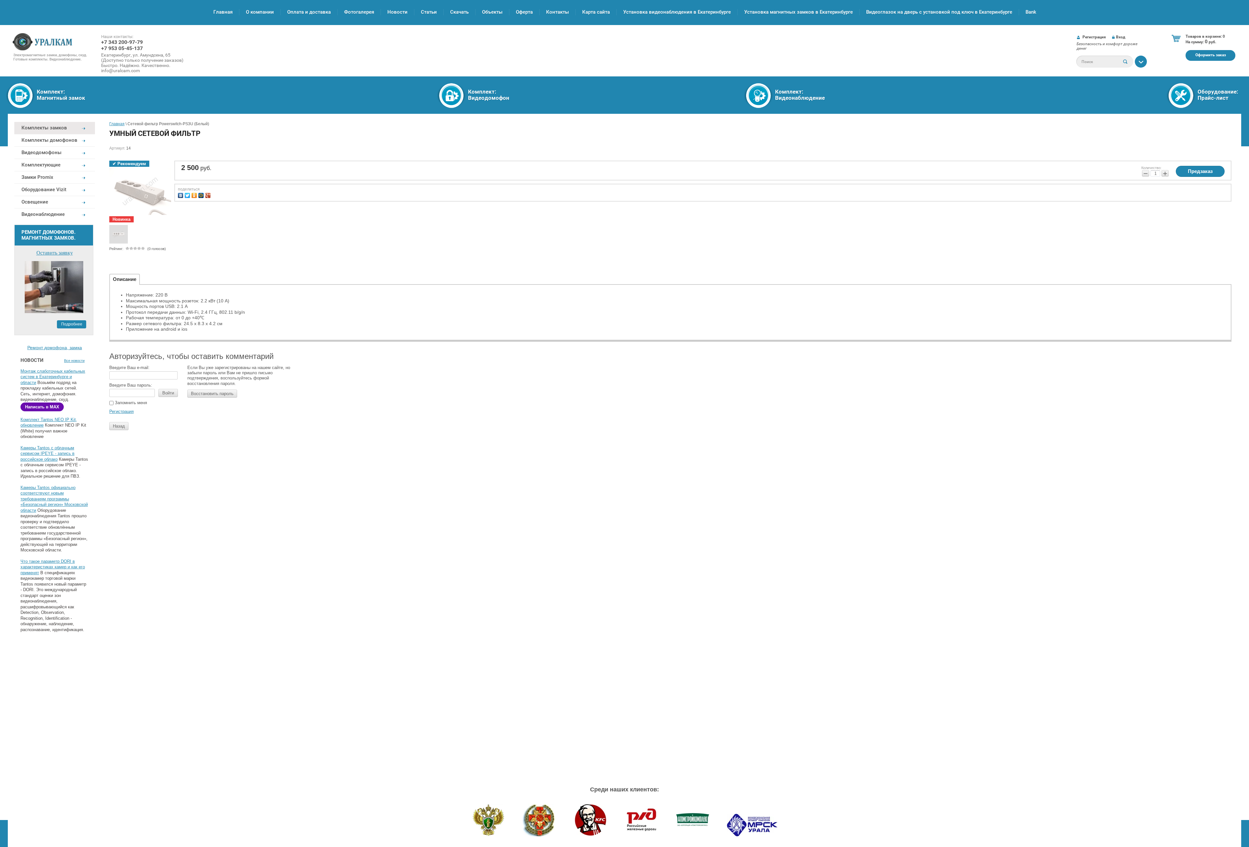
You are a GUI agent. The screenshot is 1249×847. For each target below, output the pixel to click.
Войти (168, 392)
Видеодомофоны (41, 152)
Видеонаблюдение (43, 214)
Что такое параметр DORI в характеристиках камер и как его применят (52, 567)
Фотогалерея (359, 12)
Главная (223, 12)
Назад (119, 426)
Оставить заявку (54, 253)
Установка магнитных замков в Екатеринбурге (798, 12)
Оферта (524, 12)
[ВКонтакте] (181, 194)
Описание (124, 279)
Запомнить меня (130, 402)
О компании (260, 12)
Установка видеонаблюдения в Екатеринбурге (677, 12)
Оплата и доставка (309, 12)
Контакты (557, 12)
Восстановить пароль (212, 393)
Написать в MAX (42, 406)
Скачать (459, 12)
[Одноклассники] (195, 194)
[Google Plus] (208, 194)
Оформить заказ (1210, 55)
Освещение (34, 202)
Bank (1031, 12)
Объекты (492, 12)
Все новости (74, 361)
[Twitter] (188, 194)
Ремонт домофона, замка (54, 347)
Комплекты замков (44, 128)
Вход (1120, 37)
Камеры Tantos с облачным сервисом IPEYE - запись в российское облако (47, 453)
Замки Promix (37, 177)
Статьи (429, 12)
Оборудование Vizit (43, 189)
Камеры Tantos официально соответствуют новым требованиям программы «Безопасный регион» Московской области (54, 499)
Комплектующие (40, 165)
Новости (397, 12)
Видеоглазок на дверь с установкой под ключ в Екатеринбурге (939, 12)
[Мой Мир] (201, 194)
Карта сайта (596, 12)
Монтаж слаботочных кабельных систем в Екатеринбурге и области (52, 377)
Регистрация (1094, 37)
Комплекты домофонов (49, 140)
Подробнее (71, 324)
